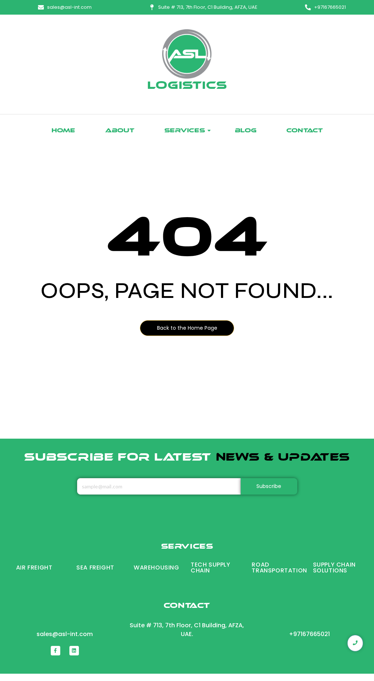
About (119, 131)
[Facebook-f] (55, 650)
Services (184, 131)
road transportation (279, 567)
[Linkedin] (74, 650)
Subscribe (269, 486)
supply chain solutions (334, 567)
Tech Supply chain (210, 567)
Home (63, 131)
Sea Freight (95, 567)
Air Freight (34, 567)
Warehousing (156, 567)
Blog (245, 131)
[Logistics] (186, 54)
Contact (304, 131)
